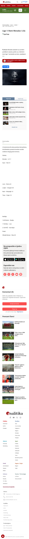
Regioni (16, 430)
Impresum (5, 505)
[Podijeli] (15, 10)
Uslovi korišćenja (7, 515)
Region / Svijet (19, 463)
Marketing (5, 446)
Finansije (5, 443)
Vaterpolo (17, 450)
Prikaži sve (14, 127)
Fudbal (15, 25)
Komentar (5, 423)
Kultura (5, 474)
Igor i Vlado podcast (7, 525)
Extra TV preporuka (7, 528)
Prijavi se (14, 309)
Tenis (16, 455)
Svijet (16, 468)
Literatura (5, 483)
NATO (4, 426)
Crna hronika (20, 5)
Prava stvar (17, 435)
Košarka (17, 446)
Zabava (4, 468)
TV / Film (5, 481)
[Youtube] (16, 274)
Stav (16, 423)
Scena (4, 476)
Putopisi (17, 437)
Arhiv (4, 508)
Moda (4, 470)
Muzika (4, 478)
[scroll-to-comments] (20, 10)
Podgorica (17, 428)
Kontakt (5, 510)
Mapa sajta (5, 517)
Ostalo (16, 460)
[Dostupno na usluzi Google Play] (20, 259)
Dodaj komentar (14, 304)
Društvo (14, 5)
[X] (12, 274)
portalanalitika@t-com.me (11, 499)
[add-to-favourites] (26, 10)
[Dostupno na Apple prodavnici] (9, 259)
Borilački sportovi (19, 457)
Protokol (4, 428)
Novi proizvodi (18, 478)
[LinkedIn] (20, 274)
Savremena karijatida (8, 487)
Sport (11, 25)
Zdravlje (17, 433)
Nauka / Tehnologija (20, 474)
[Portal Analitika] (6, 2)
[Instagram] (8, 274)
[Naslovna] (3, 536)
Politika (8, 5)
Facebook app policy (7, 519)
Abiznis (26, 5)
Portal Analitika (5, 25)
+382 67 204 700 (9, 497)
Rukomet (17, 448)
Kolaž (4, 463)
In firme (17, 476)
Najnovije (3, 5)
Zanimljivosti (6, 466)
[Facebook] (5, 274)
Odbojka (17, 453)
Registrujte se (20, 311)
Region (16, 466)
